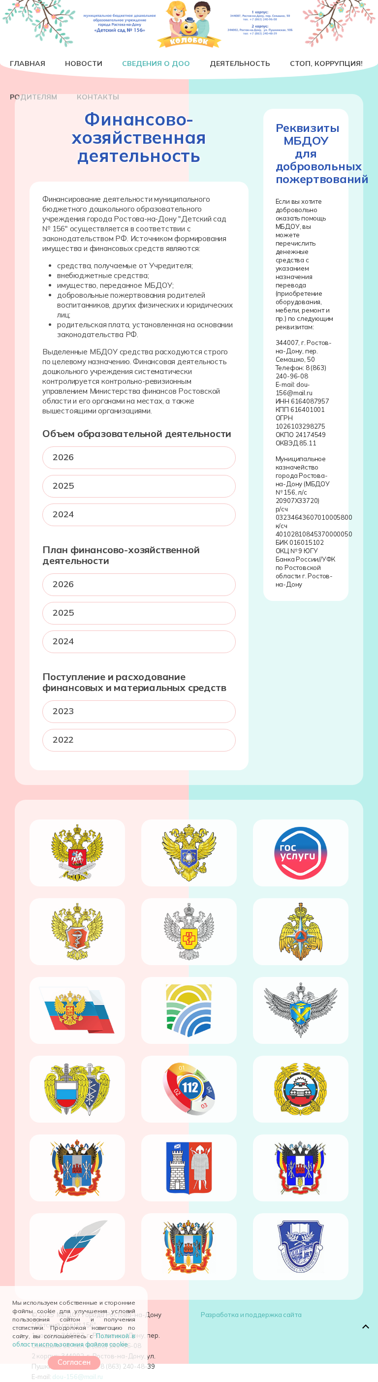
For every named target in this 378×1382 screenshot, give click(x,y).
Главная (27, 63)
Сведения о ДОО (156, 63)
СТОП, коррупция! (326, 63)
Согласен (74, 1362)
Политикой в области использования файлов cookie (73, 1340)
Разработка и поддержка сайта (251, 1315)
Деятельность (240, 63)
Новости (83, 63)
